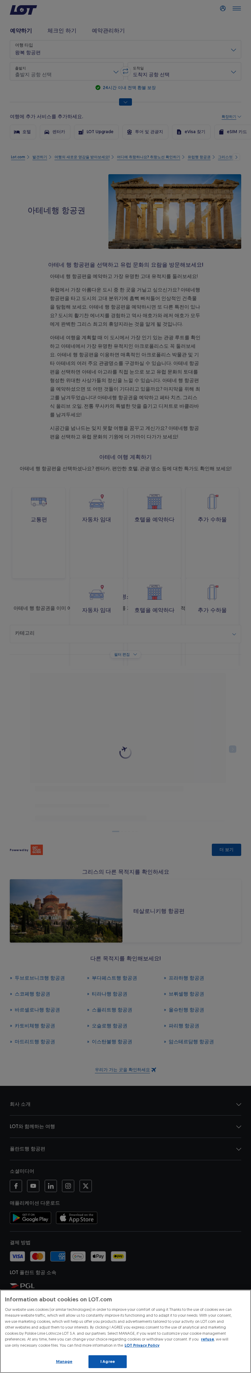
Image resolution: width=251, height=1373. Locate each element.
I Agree (107, 1361)
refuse (207, 1339)
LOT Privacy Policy (142, 1345)
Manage (64, 1361)
